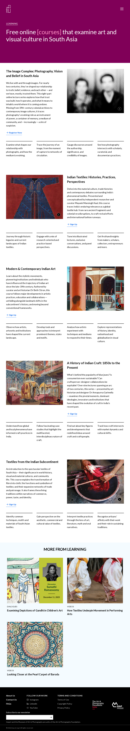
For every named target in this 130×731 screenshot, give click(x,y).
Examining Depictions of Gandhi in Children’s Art (35, 610)
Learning (12, 23)
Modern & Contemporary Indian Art (30, 269)
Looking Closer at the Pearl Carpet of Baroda (33, 674)
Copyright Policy (64, 703)
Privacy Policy (63, 708)
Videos (70, 606)
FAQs (8, 703)
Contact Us (11, 699)
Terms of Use (63, 699)
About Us (10, 695)
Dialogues (12, 606)
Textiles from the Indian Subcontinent (32, 462)
